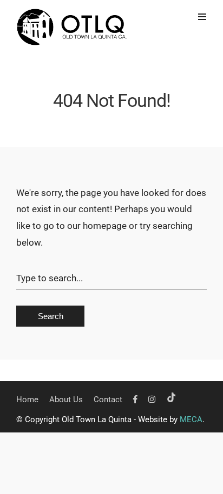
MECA (191, 419)
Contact (108, 399)
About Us (66, 399)
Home (27, 399)
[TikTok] (171, 399)
